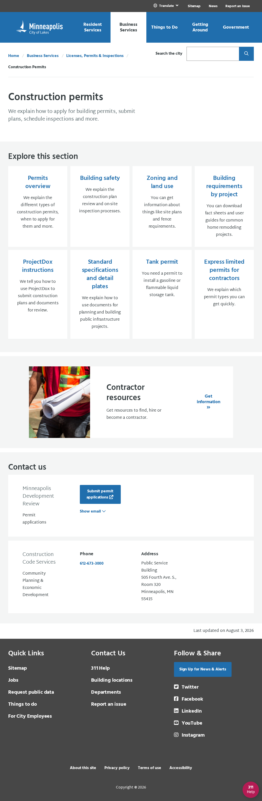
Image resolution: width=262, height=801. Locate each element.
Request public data (31, 692)
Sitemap (194, 6)
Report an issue (108, 704)
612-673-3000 (92, 563)
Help (100, 668)
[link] (166, 6)
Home (13, 56)
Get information (208, 399)
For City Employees (30, 716)
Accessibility (180, 768)
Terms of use (149, 768)
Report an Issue (237, 6)
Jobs (13, 680)
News (213, 6)
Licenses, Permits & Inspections (94, 56)
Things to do (22, 704)
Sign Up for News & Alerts (202, 669)
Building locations (112, 680)
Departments (106, 692)
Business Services (42, 56)
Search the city (169, 53)
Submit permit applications (99, 494)
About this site (83, 768)
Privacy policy (117, 768)
